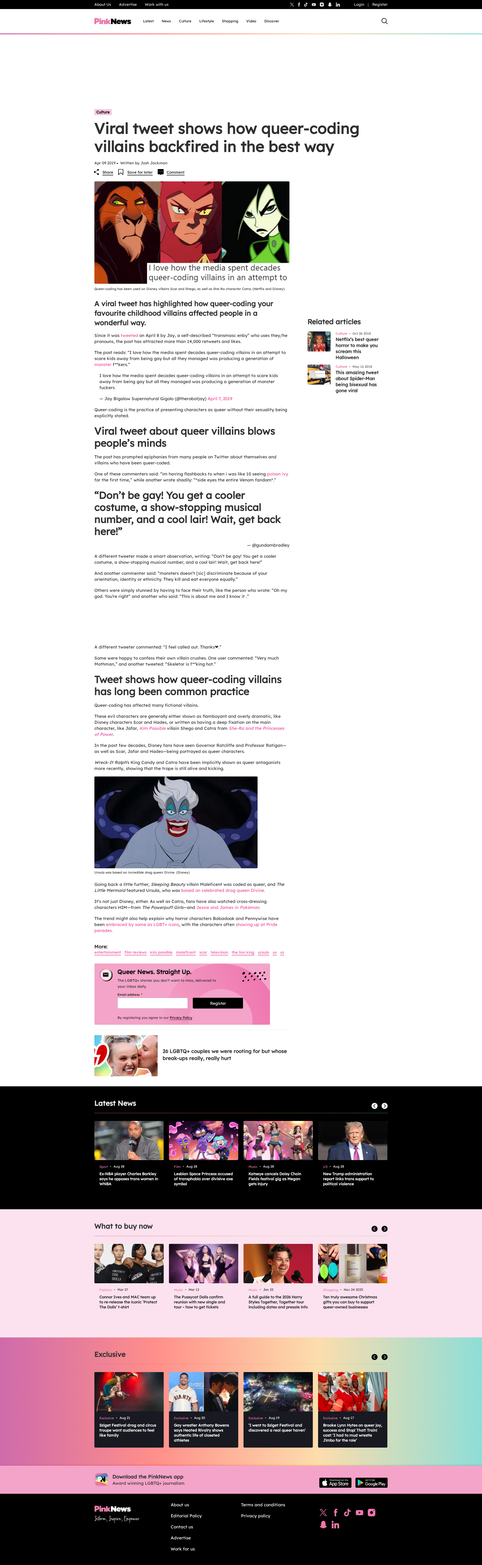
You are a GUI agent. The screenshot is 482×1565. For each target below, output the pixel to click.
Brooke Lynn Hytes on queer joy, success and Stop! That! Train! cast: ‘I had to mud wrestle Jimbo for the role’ (352, 1433)
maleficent (186, 952)
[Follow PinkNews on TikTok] (347, 1514)
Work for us (183, 1548)
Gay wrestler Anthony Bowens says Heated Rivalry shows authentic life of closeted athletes (201, 1433)
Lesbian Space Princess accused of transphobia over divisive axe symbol (203, 1178)
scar (203, 952)
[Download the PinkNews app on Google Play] (371, 1483)
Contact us (182, 1526)
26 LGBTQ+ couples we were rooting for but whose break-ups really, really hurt (225, 1054)
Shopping (230, 21)
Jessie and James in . (228, 907)
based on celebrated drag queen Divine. (223, 890)
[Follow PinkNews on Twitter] (323, 1514)
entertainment (107, 952)
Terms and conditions (263, 1504)
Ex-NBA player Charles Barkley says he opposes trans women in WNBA (128, 1178)
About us (180, 1504)
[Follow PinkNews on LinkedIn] (338, 5)
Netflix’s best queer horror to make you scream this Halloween (357, 348)
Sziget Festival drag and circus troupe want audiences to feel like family (127, 1430)
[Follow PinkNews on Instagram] (371, 1514)
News (166, 21)
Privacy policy (255, 1515)
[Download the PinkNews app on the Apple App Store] (335, 1483)
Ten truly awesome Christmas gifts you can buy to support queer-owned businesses (350, 1302)
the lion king (243, 952)
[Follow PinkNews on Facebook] (335, 1514)
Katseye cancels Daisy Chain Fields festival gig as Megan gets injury (275, 1178)
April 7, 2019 (220, 398)
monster (102, 364)
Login (359, 4)
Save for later (140, 172)
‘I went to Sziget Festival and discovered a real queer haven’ (277, 1428)
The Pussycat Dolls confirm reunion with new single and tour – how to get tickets (199, 1302)
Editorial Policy (186, 1515)
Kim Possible (152, 728)
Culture (185, 21)
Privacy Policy (181, 1018)
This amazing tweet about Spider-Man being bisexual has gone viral (357, 381)
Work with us (156, 4)
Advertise (128, 4)
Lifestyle (206, 21)
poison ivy (277, 473)
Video (251, 21)
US (275, 952)
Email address (136, 994)
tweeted (129, 335)
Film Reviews (136, 952)
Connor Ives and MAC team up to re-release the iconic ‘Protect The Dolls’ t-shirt (128, 1302)
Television (219, 952)
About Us (102, 4)
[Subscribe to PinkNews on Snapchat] (323, 1526)
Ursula (263, 952)
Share (107, 172)
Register (380, 4)
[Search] (385, 21)
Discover (271, 21)
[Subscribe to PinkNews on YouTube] (359, 1514)
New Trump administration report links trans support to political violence (348, 1178)
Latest (148, 21)
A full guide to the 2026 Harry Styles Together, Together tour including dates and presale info (278, 1302)
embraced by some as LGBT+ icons (142, 924)
